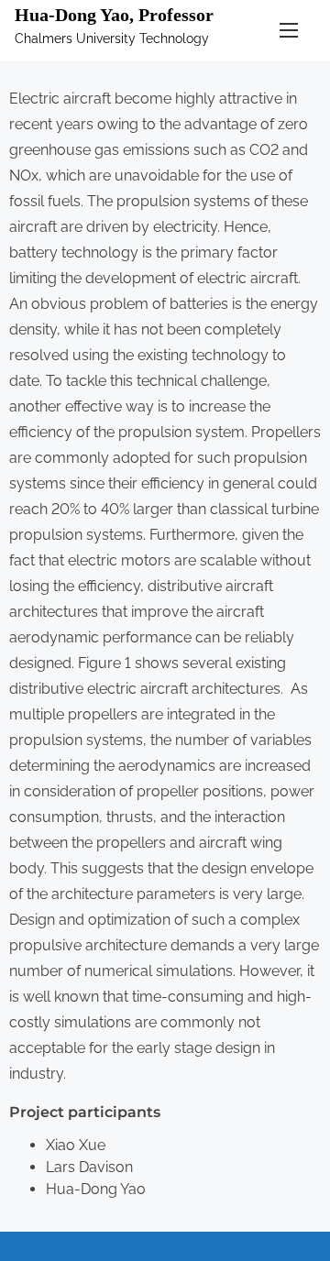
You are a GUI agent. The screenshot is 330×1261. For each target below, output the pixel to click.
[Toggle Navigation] (288, 30)
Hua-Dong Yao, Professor (114, 15)
